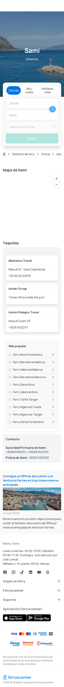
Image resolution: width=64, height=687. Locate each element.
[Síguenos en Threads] (48, 572)
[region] (32, 205)
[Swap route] (52, 109)
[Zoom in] (56, 179)
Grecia (45, 154)
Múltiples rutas (47, 90)
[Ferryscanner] (32, 677)
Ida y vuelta (29, 90)
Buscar (32, 138)
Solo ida (14, 90)
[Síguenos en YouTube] (39, 572)
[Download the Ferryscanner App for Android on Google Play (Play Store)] (39, 617)
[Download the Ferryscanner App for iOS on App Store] (15, 617)
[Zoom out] (56, 185)
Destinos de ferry (23, 154)
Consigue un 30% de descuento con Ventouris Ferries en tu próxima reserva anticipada (30, 480)
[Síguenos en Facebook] (5, 572)
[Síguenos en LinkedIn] (30, 572)
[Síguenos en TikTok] (22, 572)
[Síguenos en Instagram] (13, 572)
